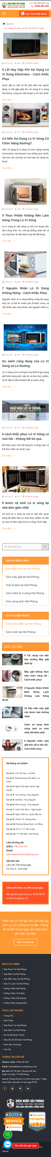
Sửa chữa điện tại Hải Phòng (23, 623)
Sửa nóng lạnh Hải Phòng (22, 601)
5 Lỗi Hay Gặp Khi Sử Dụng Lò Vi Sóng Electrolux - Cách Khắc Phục (25, 74)
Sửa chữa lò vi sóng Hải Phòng (25, 593)
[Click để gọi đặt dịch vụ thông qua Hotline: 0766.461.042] (7, 1134)
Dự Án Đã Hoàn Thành (14, 1035)
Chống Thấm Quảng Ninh (15, 1003)
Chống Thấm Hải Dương (15, 998)
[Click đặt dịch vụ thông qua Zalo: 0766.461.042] (7, 1144)
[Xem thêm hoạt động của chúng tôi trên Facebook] (4, 1088)
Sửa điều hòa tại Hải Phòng (23, 568)
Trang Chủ (8, 1016)
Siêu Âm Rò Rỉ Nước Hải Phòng (18, 1040)
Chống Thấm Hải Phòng (15, 988)
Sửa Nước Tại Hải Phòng (15, 969)
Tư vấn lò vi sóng (31, 63)
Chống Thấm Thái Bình (14, 993)
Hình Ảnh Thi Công (12, 1044)
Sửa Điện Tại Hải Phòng (15, 974)
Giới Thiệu (8, 1020)
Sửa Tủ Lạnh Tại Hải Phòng (16, 984)
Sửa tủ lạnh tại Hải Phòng (21, 585)
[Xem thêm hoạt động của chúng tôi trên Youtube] (12, 1088)
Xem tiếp (6, 100)
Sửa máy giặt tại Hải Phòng (22, 576)
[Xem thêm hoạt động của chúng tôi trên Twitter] (20, 1088)
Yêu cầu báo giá (25, 942)
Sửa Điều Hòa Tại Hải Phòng (17, 979)
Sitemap (5, 1151)
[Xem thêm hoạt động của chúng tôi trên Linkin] (28, 1088)
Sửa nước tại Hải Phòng (20, 631)
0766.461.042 (42, 6)
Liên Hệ (7, 1049)
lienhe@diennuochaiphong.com (22, 854)
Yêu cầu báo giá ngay (25, 1145)
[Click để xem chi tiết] (25, 46)
